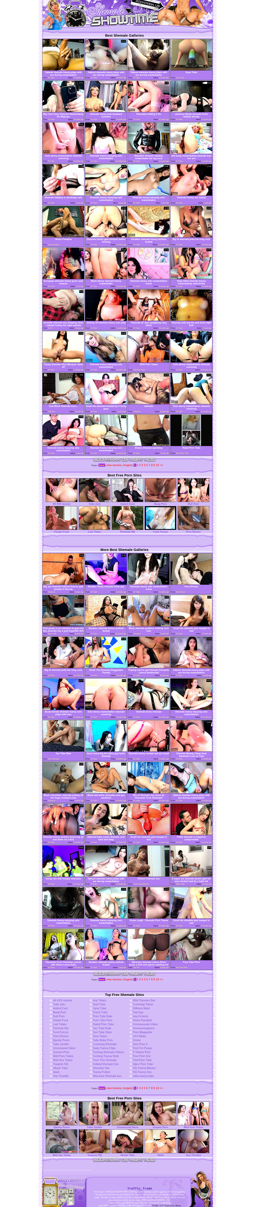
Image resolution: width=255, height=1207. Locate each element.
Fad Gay (138, 1012)
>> (161, 465)
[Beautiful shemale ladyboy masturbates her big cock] (148, 153)
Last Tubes (94, 531)
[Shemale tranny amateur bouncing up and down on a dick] (63, 834)
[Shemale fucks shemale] (148, 708)
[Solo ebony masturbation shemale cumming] (63, 153)
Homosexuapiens (143, 1028)
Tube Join (94, 503)
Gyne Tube (99, 1008)
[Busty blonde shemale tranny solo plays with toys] (63, 708)
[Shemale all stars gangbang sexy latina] (148, 319)
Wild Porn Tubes (63, 1056)
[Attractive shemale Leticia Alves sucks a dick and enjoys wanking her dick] (148, 959)
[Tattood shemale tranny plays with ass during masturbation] (63, 69)
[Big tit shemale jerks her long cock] (191, 236)
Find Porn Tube (142, 1060)
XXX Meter (139, 1036)
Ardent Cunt (127, 503)
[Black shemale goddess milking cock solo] (148, 625)
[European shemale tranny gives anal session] (63, 278)
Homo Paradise (142, 1020)
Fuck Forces (160, 531)
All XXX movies (61, 503)
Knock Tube (100, 1012)
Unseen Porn (61, 1052)
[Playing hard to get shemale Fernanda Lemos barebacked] (148, 667)
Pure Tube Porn (102, 1020)
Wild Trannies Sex (144, 1000)
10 (157, 465)
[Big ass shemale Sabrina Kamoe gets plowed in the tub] (63, 583)
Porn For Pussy (142, 1048)
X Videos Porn (142, 1052)
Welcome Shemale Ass (107, 1076)
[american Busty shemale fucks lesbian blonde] (191, 111)
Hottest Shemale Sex (106, 1064)
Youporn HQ (60, 1064)
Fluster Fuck (61, 531)
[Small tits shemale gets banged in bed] (191, 625)
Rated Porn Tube (103, 1024)
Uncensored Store (64, 1048)
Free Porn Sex (142, 1056)
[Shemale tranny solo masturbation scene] (148, 278)
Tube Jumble (61, 1044)
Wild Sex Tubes (62, 1060)
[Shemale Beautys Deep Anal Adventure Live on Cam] (191, 750)
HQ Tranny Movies (144, 1068)
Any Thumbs (61, 1076)
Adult (56, 1072)
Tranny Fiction (101, 1072)
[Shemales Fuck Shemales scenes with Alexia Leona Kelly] (63, 959)
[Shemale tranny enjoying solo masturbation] (106, 153)
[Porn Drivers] (191, 583)
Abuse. (178, 1205)
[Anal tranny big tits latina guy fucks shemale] (106, 750)
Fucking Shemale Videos (108, 1052)
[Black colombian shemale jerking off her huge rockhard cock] (63, 792)
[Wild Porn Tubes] (148, 361)
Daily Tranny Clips (104, 1048)
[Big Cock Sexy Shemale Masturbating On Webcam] (63, 111)
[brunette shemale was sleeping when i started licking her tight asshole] (63, 319)
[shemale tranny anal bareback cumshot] (106, 111)
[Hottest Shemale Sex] (148, 875)
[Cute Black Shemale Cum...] (63, 403)
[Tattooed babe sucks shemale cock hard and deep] (106, 834)
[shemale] (148, 403)
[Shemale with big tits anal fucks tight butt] (191, 319)
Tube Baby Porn (103, 1040)
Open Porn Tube (143, 1064)
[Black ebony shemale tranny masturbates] (106, 278)
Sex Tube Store (102, 1032)
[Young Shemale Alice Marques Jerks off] (63, 361)
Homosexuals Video (145, 1024)
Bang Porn (160, 503)
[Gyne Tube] (191, 69)
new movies (114, 465)
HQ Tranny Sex (142, 1072)
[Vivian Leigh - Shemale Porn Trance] (148, 917)
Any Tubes (99, 1000)
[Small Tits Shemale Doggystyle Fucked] (106, 667)
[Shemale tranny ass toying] (191, 194)
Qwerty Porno (61, 1040)
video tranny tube (143, 1076)
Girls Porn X (140, 1044)
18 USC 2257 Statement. (163, 1205)
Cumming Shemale (105, 1044)
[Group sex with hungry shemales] (63, 875)
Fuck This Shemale (105, 1060)
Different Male (141, 1008)
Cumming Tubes (143, 1004)
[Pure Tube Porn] (191, 959)
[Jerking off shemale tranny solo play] (106, 319)
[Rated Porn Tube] (191, 445)
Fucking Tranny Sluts (106, 1056)
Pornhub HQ (127, 531)
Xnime (137, 1040)
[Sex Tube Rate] (63, 750)
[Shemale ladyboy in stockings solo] (63, 194)
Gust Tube (99, 1004)
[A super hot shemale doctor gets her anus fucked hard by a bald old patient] (191, 875)
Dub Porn (193, 503)
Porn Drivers (193, 531)
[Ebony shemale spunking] (148, 445)
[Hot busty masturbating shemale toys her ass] (191, 153)
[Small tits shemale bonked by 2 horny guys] (106, 403)
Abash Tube (60, 1068)
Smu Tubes (100, 1036)
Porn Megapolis (142, 1032)
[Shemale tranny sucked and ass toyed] (148, 750)
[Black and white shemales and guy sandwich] (106, 792)
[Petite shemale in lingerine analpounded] (191, 834)
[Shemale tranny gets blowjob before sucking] (106, 236)
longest (127, 465)
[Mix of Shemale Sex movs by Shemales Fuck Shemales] (148, 792)
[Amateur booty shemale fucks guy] (106, 583)
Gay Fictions (140, 1016)
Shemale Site (101, 1068)
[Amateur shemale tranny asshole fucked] (148, 236)
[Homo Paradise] (63, 236)
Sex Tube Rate (102, 1028)
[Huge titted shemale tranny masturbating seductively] (191, 278)
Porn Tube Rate (102, 1016)
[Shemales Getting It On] (148, 111)
